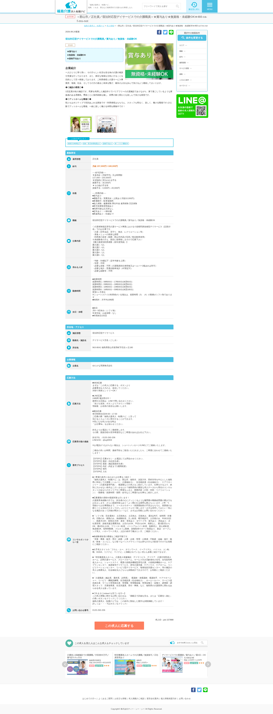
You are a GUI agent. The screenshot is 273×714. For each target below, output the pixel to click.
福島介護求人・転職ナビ (94, 26)
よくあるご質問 (105, 698)
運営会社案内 (153, 698)
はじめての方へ (89, 698)
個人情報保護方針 (169, 698)
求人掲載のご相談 (136, 698)
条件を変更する (192, 38)
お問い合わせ (185, 698)
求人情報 (110, 26)
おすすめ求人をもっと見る (187, 643)
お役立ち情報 (120, 698)
